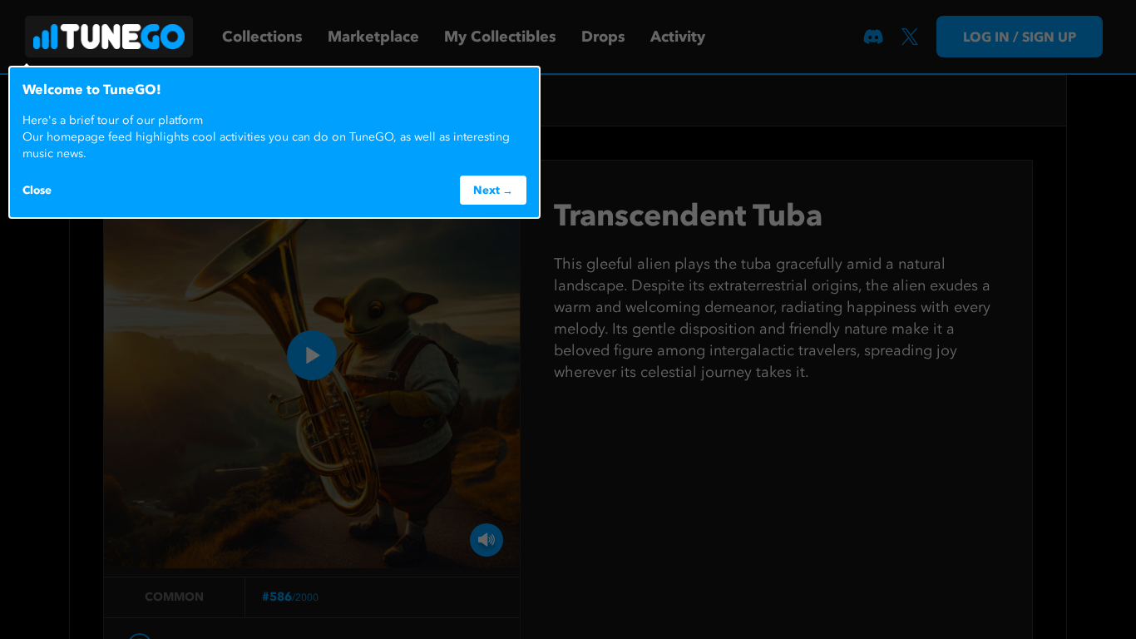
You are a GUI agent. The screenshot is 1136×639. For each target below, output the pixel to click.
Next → (493, 189)
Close (37, 189)
